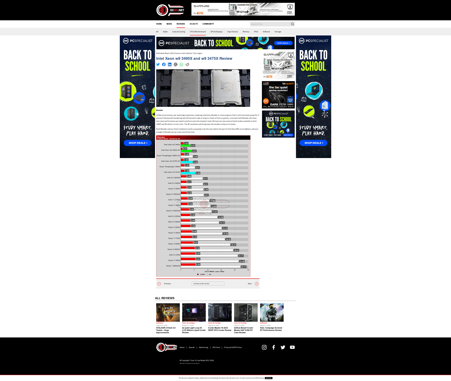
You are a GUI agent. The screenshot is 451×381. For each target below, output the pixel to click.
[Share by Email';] (175, 63)
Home (159, 22)
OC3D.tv (194, 22)
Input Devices (232, 30)
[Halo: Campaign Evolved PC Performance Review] (272, 310)
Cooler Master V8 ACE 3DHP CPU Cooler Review (219, 327)
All (157, 30)
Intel (183, 51)
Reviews (181, 22)
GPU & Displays (216, 30)
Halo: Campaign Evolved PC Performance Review (271, 327)
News (169, 22)
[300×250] (278, 122)
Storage (278, 30)
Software (266, 30)
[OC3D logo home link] (170, 9)
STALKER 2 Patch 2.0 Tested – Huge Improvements (165, 328)
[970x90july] (225, 41)
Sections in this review (201, 282)
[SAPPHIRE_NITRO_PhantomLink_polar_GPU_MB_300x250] (278, 63)
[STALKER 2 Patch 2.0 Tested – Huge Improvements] (168, 310)
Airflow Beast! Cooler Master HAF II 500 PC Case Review (243, 328)
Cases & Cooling (178, 30)
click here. (269, 378)
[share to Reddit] (187, 63)
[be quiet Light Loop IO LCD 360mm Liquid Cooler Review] (194, 310)
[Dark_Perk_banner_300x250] (278, 92)
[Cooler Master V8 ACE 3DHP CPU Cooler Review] (220, 310)
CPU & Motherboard (198, 30)
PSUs (256, 30)
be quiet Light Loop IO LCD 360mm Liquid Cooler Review (194, 328)
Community (208, 22)
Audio (165, 30)
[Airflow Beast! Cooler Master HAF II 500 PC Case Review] (246, 310)
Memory (246, 30)
